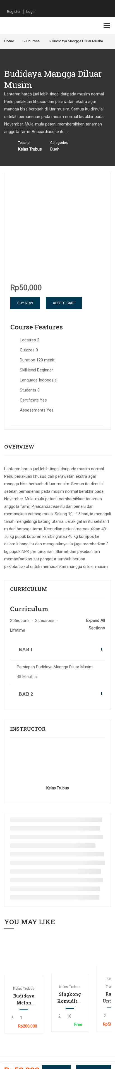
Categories (59, 143)
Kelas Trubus (57, 788)
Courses (33, 41)
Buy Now (25, 303)
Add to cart (23, 956)
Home (9, 41)
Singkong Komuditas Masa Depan (69, 997)
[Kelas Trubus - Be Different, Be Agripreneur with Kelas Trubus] (22, 25)
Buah (54, 149)
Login (30, 11)
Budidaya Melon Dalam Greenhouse (23, 999)
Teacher (24, 143)
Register (13, 11)
